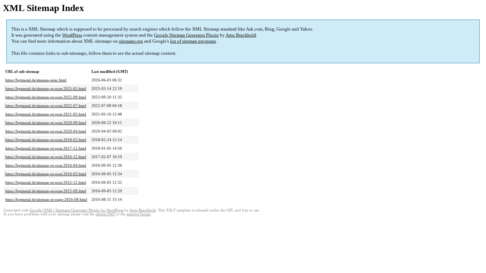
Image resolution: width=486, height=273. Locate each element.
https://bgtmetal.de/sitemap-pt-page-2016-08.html (46, 199)
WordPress (72, 35)
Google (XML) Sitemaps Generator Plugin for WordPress (76, 210)
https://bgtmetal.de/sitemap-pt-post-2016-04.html (45, 165)
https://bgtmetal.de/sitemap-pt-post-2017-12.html (45, 148)
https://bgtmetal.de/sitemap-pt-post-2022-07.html (45, 105)
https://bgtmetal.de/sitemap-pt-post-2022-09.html (45, 97)
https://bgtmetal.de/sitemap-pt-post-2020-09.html (45, 123)
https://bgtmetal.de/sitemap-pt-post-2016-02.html (45, 174)
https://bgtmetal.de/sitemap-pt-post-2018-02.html (45, 140)
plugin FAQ (105, 214)
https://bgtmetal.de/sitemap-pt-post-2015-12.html (45, 182)
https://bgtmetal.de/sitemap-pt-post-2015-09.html (45, 191)
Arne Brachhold (241, 35)
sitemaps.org (131, 41)
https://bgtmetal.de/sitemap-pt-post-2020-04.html (45, 131)
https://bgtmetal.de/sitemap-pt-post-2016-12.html (45, 157)
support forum (138, 214)
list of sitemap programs (193, 41)
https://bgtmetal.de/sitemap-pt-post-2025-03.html (45, 88)
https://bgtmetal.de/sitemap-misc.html (36, 80)
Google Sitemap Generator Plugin (186, 35)
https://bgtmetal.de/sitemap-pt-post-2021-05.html (45, 114)
